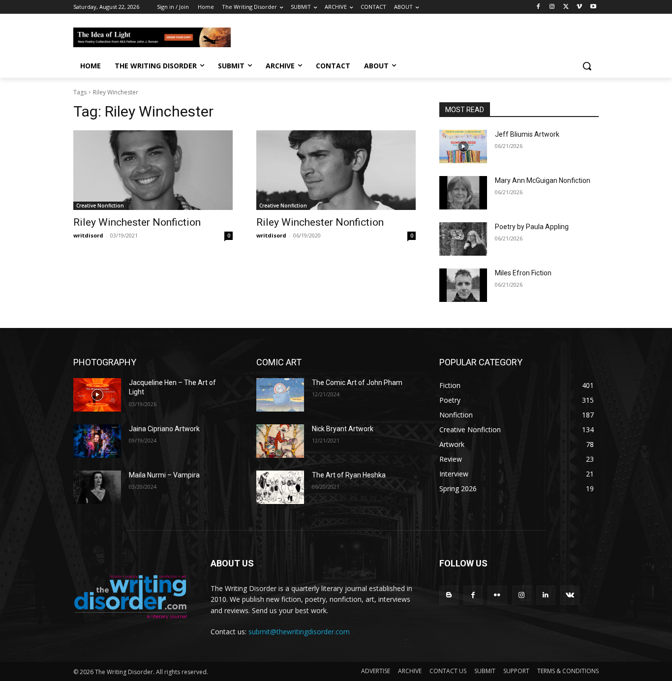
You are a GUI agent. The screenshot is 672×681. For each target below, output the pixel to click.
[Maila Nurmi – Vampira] (97, 487)
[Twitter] (566, 7)
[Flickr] (497, 595)
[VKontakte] (570, 595)
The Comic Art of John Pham (357, 382)
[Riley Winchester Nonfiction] (153, 170)
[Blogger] (448, 595)
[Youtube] (593, 7)
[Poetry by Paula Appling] (463, 239)
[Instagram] (552, 7)
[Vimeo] (579, 7)
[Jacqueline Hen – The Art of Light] (97, 395)
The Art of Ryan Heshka (349, 475)
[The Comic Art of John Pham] (280, 395)
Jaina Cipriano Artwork (164, 429)
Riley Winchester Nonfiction (137, 222)
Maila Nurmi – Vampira (164, 475)
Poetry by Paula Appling (532, 227)
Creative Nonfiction (100, 205)
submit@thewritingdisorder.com (299, 631)
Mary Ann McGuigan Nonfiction (542, 180)
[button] (587, 66)
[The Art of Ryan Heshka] (280, 487)
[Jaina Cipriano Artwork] (97, 441)
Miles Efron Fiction (523, 273)
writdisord (88, 235)
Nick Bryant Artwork (342, 429)
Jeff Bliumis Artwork (527, 134)
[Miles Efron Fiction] (463, 285)
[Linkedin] (545, 595)
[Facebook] (538, 7)
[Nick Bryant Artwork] (280, 441)
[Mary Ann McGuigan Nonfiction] (463, 192)
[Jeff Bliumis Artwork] (463, 146)
